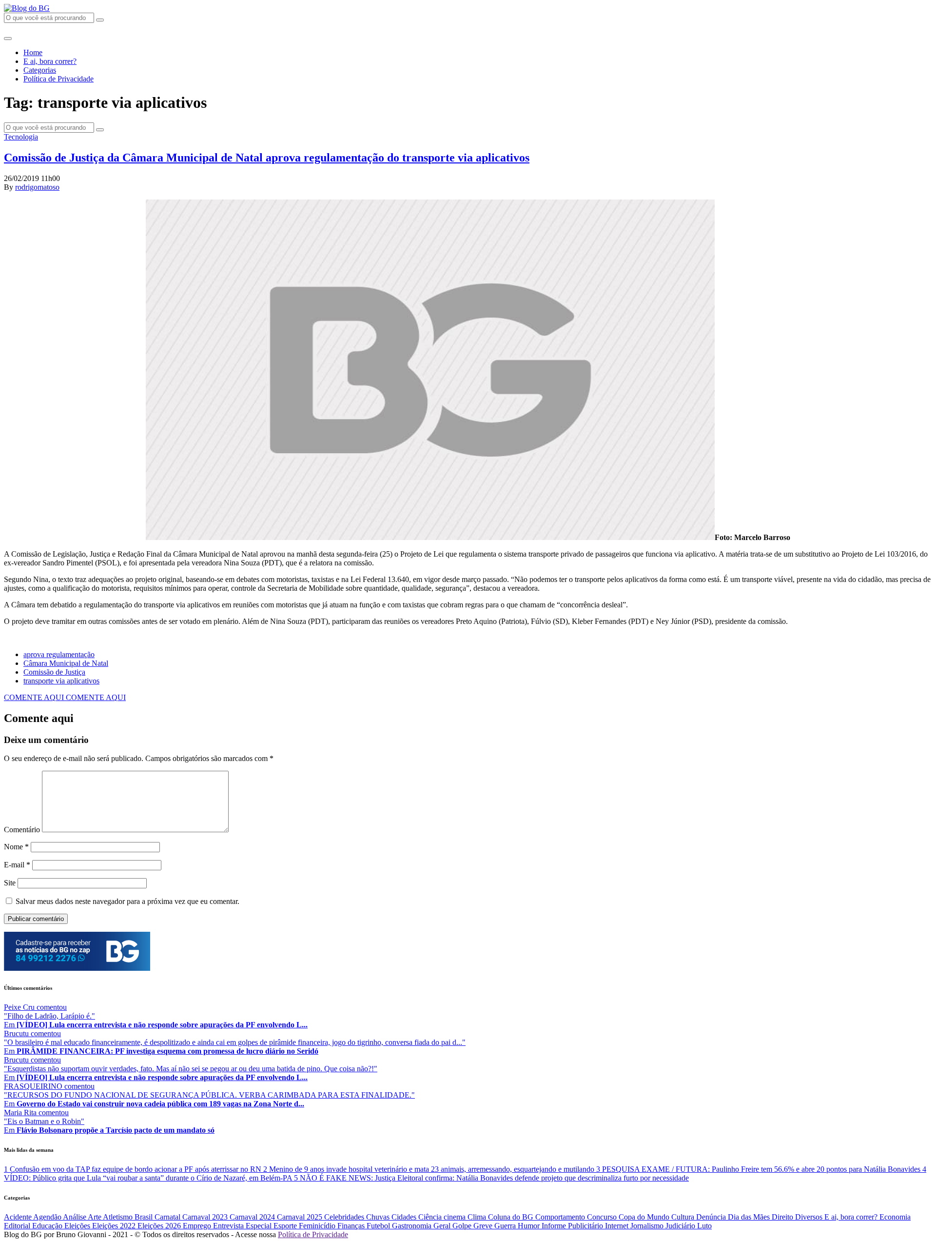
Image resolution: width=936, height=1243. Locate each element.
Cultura (683, 1217)
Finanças (352, 1226)
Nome (16, 846)
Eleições (78, 1226)
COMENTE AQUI (35, 697)
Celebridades (345, 1217)
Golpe (462, 1226)
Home (32, 52)
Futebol (379, 1226)
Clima (478, 1217)
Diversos (809, 1217)
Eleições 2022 (114, 1226)
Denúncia (712, 1217)
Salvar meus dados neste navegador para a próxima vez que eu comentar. (127, 901)
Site (10, 883)
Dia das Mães (750, 1217)
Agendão (48, 1217)
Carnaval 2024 (253, 1217)
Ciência (431, 1217)
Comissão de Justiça (54, 672)
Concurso (603, 1217)
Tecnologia (21, 137)
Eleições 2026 (160, 1226)
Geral (442, 1226)
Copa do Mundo (645, 1217)
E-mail (17, 865)
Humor (530, 1226)
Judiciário (681, 1226)
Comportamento (561, 1217)
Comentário (22, 829)
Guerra (506, 1226)
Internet (617, 1226)
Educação (48, 1226)
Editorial (18, 1226)
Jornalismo (647, 1226)
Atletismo (119, 1217)
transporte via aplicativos (61, 681)
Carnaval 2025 (300, 1217)
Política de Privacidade (58, 79)
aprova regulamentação (59, 654)
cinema (456, 1217)
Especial (259, 1226)
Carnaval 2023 (206, 1217)
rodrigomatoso (37, 187)
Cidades (404, 1217)
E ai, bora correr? (50, 61)
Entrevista (229, 1226)
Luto (704, 1226)
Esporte (286, 1226)
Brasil (145, 1217)
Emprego (198, 1226)
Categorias (39, 70)
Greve (483, 1226)
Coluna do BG (511, 1217)
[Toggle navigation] (8, 38)
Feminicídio (318, 1226)
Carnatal (168, 1217)
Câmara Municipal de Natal (65, 663)
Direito (783, 1217)
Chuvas (378, 1217)
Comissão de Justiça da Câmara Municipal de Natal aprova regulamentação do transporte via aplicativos (266, 157)
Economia (895, 1217)
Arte (95, 1217)
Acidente (18, 1217)
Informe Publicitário (573, 1226)
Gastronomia (412, 1226)
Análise (75, 1217)
